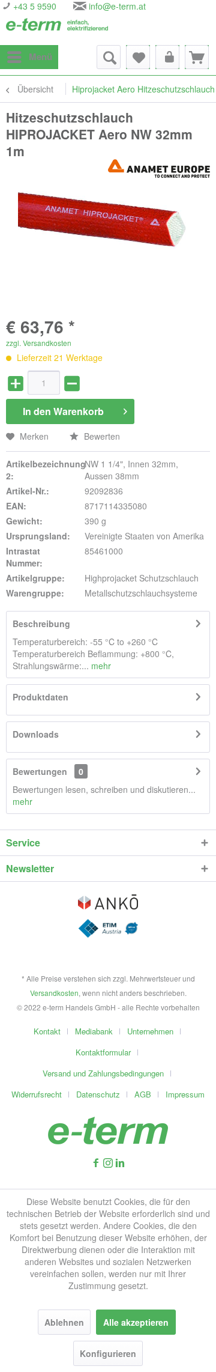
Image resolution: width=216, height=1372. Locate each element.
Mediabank (94, 1031)
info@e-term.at (117, 6)
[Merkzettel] (138, 57)
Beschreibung (41, 624)
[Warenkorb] (197, 57)
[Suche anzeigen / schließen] (109, 57)
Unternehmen (150, 1031)
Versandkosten (54, 993)
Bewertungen (40, 771)
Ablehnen (64, 1322)
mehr (100, 666)
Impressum (185, 1094)
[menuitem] (29, 57)
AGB (142, 1094)
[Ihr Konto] (167, 57)
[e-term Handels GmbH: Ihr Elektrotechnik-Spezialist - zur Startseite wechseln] (57, 28)
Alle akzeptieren (136, 1322)
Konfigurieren (108, 1353)
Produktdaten (40, 697)
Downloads (36, 734)
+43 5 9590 (33, 6)
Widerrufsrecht (36, 1094)
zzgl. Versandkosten (38, 343)
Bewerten (101, 436)
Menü (40, 56)
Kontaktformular (103, 1052)
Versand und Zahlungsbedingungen (103, 1073)
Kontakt (47, 1031)
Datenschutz (98, 1094)
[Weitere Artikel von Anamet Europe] (159, 169)
